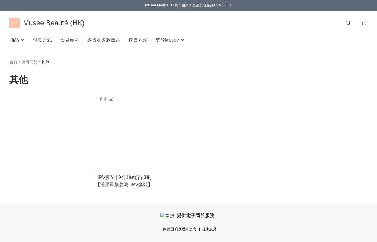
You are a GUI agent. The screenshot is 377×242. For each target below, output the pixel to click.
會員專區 (69, 39)
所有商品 (29, 61)
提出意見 (209, 229)
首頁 (13, 61)
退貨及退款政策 (103, 39)
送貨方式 (137, 39)
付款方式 (42, 39)
